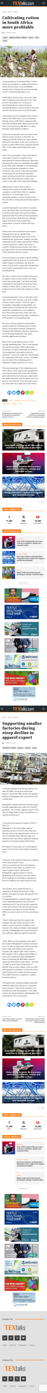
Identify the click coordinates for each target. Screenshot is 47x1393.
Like (9, 516)
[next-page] (42, 502)
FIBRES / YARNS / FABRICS (18, 37)
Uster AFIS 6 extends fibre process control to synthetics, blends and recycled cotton (23, 468)
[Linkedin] (18, 393)
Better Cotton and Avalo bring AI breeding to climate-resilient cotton (30, 573)
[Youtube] (23, 1378)
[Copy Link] (32, 393)
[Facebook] (9, 393)
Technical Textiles (23, 487)
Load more (22, 583)
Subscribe (37, 516)
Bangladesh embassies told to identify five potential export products (12, 415)
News (10, 12)
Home (4, 12)
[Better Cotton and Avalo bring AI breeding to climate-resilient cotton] (8, 572)
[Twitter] (14, 393)
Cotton (15, 12)
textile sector (6, 403)
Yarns (37, 37)
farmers (24, 400)
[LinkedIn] (4, 1378)
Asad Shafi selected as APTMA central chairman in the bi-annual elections (24, 446)
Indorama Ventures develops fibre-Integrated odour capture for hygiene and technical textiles (23, 492)
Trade (5, 41)
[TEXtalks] (23, 3)
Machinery (23, 463)
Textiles (14, 403)
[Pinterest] (23, 393)
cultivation (17, 400)
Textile (11, 400)
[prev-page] (38, 502)
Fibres (31, 37)
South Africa (31, 400)
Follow (23, 516)
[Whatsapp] (27, 393)
